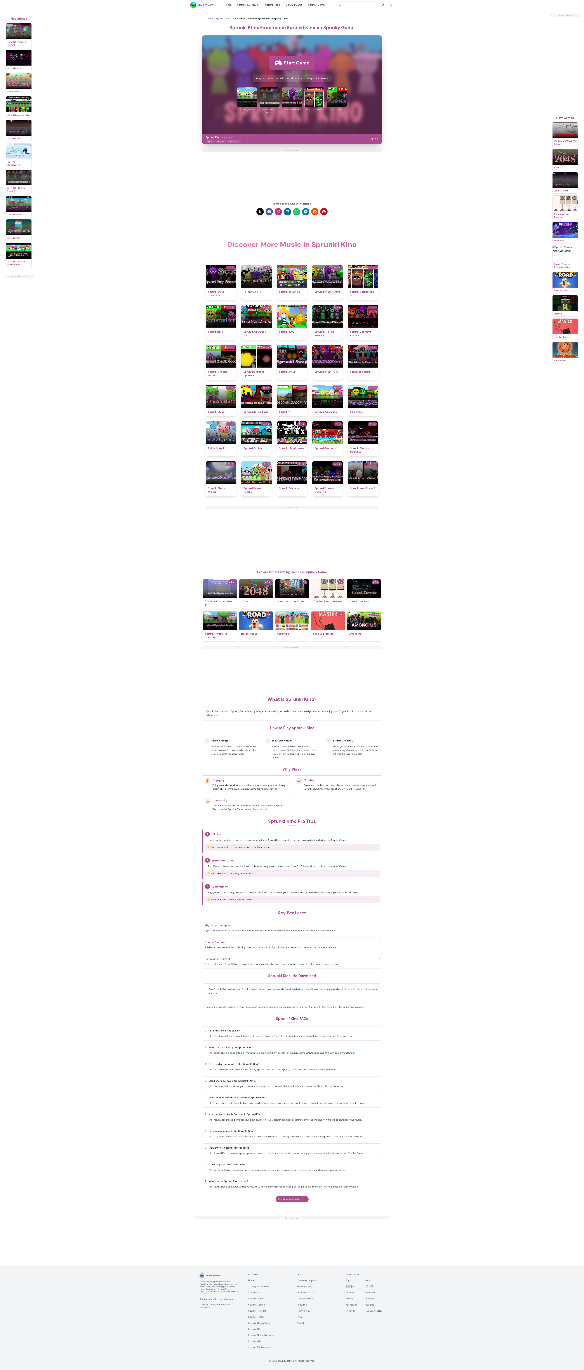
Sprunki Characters (259, 1323)
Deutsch (350, 1292)
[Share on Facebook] (269, 211)
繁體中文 (350, 1286)
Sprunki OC (254, 1329)
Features (302, 1304)
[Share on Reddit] (314, 211)
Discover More (305, 1298)
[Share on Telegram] (305, 211)
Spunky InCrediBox (248, 4)
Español (370, 1298)
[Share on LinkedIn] (287, 211)
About (300, 1323)
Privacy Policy (304, 1286)
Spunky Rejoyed (257, 1310)
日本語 (370, 1286)
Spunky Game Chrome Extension (216, 1299)
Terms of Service (306, 1292)
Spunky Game (290, 1007)
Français (370, 1292)
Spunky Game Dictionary (262, 1335)
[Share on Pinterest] (324, 211)
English (349, 1280)
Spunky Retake (256, 1316)
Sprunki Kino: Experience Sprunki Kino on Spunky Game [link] (260, 18)
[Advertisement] (19, 323)
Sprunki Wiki (254, 1341)
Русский (350, 1310)
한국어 (349, 1298)
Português (351, 1304)
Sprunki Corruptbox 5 (226, 1007)
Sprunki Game (294, 4)
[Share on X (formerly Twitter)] (260, 211)
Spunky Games (317, 4)
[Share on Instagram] (278, 211)
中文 (368, 1280)
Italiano (370, 1304)
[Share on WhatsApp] (296, 211)
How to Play (303, 1310)
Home (227, 4)
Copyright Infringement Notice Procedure (215, 1306)
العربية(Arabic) (374, 1310)
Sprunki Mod (272, 4)
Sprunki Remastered (259, 1347)
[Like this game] (372, 139)
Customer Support (307, 1280)
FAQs (299, 1316)
